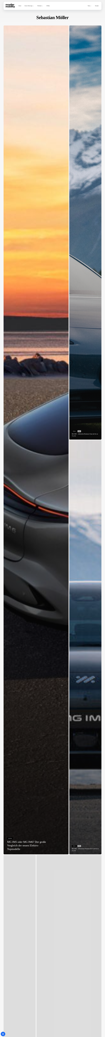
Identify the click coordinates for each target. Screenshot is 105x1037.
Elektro (74, 431)
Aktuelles (10, 838)
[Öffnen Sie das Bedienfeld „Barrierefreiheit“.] (3, 1034)
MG (79, 431)
